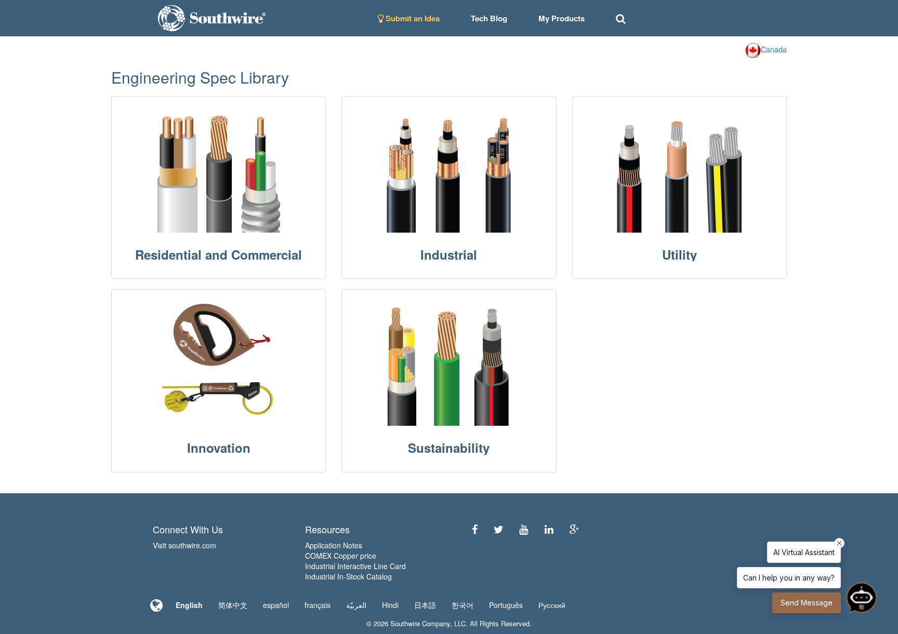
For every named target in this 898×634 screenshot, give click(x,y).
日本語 (425, 605)
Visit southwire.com (184, 545)
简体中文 (232, 605)
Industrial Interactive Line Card (355, 566)
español (276, 605)
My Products (561, 18)
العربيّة (356, 605)
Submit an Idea (412, 18)
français (318, 605)
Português (506, 605)
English (189, 605)
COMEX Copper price (340, 555)
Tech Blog (489, 18)
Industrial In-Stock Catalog (348, 576)
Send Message (807, 602)
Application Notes (333, 545)
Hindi (390, 605)
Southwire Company (420, 623)
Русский (551, 605)
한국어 (462, 605)
